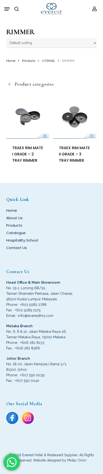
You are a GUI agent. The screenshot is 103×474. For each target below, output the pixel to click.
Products (28, 61)
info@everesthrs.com (35, 316)
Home (10, 61)
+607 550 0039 (32, 375)
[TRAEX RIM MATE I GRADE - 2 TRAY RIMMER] (28, 117)
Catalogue (16, 232)
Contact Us (16, 247)
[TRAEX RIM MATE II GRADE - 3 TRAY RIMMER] (74, 117)
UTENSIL (48, 61)
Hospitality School (22, 240)
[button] (7, 8)
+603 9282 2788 (33, 304)
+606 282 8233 (32, 342)
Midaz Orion (76, 460)
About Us (14, 217)
